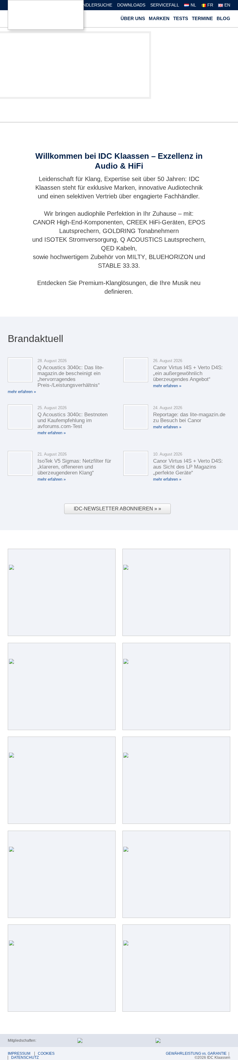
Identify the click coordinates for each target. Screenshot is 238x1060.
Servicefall (164, 4)
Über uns (133, 18)
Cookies (46, 1053)
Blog (223, 18)
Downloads (131, 4)
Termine (202, 18)
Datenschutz (25, 1057)
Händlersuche (94, 4)
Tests (180, 18)
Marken (159, 18)
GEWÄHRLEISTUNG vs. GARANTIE (196, 1053)
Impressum (19, 1053)
